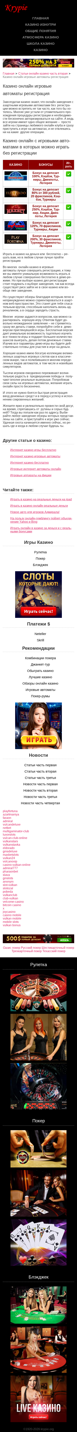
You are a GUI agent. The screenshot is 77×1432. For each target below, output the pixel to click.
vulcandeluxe (12, 824)
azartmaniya (11, 814)
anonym (8, 881)
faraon (7, 817)
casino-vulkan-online (16, 864)
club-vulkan (10, 898)
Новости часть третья (40, 797)
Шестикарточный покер (58, 947)
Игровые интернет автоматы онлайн (35, 469)
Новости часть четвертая (40, 803)
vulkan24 (9, 858)
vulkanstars (10, 841)
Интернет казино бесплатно (29, 462)
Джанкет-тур (40, 664)
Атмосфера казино (40, 37)
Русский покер (31, 947)
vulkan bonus (12, 925)
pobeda (8, 891)
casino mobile (12, 915)
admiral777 (10, 868)
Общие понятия (40, 31)
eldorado (9, 848)
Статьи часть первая (40, 765)
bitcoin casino (12, 905)
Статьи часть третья (40, 778)
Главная (40, 18)
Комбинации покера (40, 658)
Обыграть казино (40, 671)
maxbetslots (11, 854)
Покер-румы (40, 696)
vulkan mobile (12, 918)
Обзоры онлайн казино (40, 683)
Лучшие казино (40, 677)
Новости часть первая (40, 784)
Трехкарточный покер (27, 951)
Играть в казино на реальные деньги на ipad (41, 499)
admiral (8, 821)
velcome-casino (13, 901)
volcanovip (10, 861)
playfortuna (10, 811)
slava (6, 874)
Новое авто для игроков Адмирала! (34, 512)
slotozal (8, 888)
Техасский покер (53, 951)
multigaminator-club (16, 831)
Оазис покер (11, 947)
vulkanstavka (11, 844)
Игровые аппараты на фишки (30, 475)
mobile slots (11, 921)
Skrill (40, 640)
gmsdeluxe (10, 851)
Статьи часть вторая (40, 771)
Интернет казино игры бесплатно (33, 450)
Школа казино (41, 43)
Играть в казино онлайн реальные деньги (39, 505)
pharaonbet (10, 871)
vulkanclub (10, 895)
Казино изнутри (40, 24)
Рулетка (40, 552)
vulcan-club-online (15, 838)
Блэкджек (40, 565)
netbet (7, 827)
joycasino (9, 911)
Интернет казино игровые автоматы (35, 456)
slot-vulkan (10, 884)
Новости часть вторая (40, 790)
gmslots (8, 878)
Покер (40, 558)
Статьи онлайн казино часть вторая (43, 73)
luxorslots (9, 834)
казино (41, 50)
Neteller (40, 634)
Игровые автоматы (40, 690)
